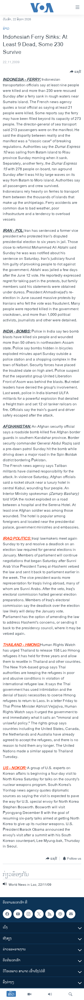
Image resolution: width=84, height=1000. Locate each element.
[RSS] (49, 914)
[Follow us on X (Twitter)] (39, 914)
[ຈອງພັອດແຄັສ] (70, 914)
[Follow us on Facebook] (7, 914)
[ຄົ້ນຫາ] (70, 994)
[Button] (75, 71)
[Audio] (50, 994)
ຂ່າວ (6, 28)
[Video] (29, 994)
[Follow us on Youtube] (17, 914)
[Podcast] (60, 914)
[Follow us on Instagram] (28, 914)
